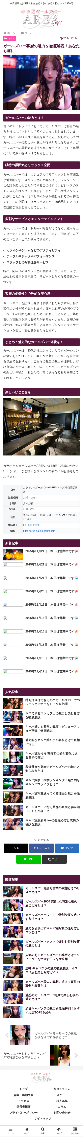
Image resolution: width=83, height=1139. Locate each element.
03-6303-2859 (31, 525)
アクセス (23, 1100)
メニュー (62, 1095)
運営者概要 (24, 1106)
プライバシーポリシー (23, 1112)
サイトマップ (42, 1118)
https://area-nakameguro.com (39, 531)
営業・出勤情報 (23, 1095)
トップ (23, 1089)
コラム (11, 38)
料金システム (62, 1089)
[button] (54, 859)
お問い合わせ (62, 1112)
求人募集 (62, 1100)
